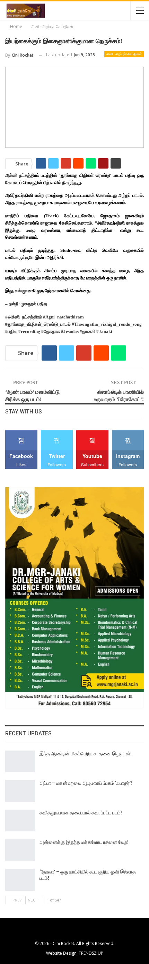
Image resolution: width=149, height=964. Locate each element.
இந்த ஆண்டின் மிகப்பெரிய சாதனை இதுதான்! (86, 753)
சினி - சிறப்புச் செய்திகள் (124, 54)
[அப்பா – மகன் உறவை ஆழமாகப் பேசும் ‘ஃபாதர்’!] (20, 791)
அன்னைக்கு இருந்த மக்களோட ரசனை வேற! (84, 842)
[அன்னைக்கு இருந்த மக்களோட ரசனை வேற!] (20, 850)
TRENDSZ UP (91, 953)
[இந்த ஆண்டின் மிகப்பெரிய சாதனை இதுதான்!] (20, 762)
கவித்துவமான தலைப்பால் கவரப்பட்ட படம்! (81, 812)
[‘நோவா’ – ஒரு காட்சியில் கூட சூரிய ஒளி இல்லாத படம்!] (20, 880)
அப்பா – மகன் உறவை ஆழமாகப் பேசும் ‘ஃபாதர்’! (86, 783)
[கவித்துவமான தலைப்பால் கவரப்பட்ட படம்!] (20, 821)
